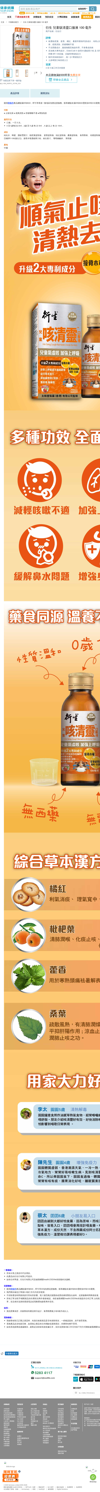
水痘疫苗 (20, 1423)
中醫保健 (7, 1441)
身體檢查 (74, 1409)
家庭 (34, 1489)
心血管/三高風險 (9, 1421)
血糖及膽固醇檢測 (23, 1438)
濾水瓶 (33, 1419)
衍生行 (58, 31)
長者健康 (61, 1417)
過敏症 (6, 1427)
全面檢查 (7, 1409)
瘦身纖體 (46, 1432)
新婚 (16, 1489)
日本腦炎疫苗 (21, 1427)
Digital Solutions (62, 1489)
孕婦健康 (46, 1443)
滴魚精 (45, 1419)
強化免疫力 (46, 1426)
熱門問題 (74, 1430)
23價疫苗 (20, 1413)
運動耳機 (61, 1453)
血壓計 (19, 1436)
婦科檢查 (7, 1411)
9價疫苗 (19, 1411)
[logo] (7, 13)
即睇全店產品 (61, 79)
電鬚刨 (60, 1438)
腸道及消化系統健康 (49, 1428)
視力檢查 (7, 1437)
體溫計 (19, 1440)
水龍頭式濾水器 (36, 1415)
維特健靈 (76, 13)
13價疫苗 (20, 1415)
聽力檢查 (7, 1439)
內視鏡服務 (7, 1429)
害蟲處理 (61, 1423)
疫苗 (72, 1411)
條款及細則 (60, 1487)
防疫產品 (61, 1419)
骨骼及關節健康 (48, 1436)
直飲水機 (34, 1409)
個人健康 (74, 1415)
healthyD (42, 1489)
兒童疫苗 (20, 1409)
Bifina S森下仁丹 (88, 13)
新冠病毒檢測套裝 (9, 1417)
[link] (9, 1466)
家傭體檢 (7, 1433)
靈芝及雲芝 (46, 1417)
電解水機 (34, 1425)
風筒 (59, 1440)
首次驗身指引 (75, 1428)
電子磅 (19, 1442)
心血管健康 (46, 1434)
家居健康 (74, 1413)
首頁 (9, 16)
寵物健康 (61, 1415)
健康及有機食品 (63, 1425)
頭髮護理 (46, 1440)
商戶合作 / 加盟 (30, 1487)
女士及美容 (46, 1430)
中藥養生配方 (12, 1353)
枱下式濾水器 (35, 1413)
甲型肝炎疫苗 (21, 1417)
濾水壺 (33, 1417)
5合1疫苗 (20, 1419)
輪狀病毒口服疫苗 (23, 1425)
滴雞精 (45, 1411)
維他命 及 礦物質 (48, 1423)
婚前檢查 (7, 1423)
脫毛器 (60, 1442)
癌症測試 (7, 1431)
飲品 (59, 1427)
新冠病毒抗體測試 (9, 1415)
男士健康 (7, 1419)
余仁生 (52, 13)
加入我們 (50, 1487)
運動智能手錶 (62, 1451)
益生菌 (45, 1413)
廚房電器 (61, 1413)
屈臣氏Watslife (64, 13)
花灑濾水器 (34, 1421)
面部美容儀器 (62, 1436)
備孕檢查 (7, 1425)
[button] (41, 73)
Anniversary (25, 1489)
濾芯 (32, 1423)
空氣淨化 (61, 1411)
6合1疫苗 (20, 1421)
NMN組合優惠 (42, 13)
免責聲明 (79, 1487)
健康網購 (51, 1489)
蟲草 (44, 1415)
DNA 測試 (7, 1435)
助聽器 (19, 1444)
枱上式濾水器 (35, 1411)
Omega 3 (46, 1421)
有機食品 (74, 1417)
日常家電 (61, 1409)
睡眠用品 (61, 1421)
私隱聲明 (70, 1487)
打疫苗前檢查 (8, 1413)
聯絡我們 (41, 1487)
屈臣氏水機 (30, 13)
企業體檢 (7, 1445)
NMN (44, 1409)
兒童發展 (7, 1443)
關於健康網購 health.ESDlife (13, 1487)
